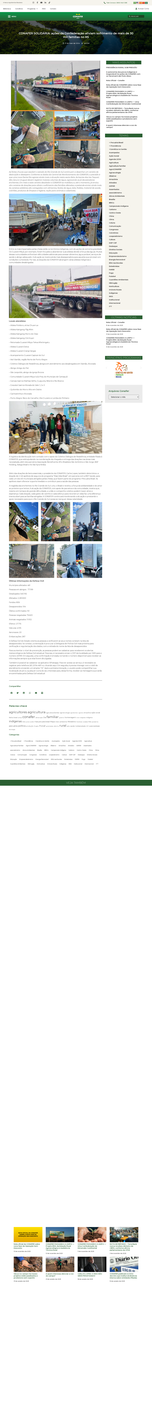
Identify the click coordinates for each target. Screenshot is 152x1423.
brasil (15, 717)
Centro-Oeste (81, 750)
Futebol (90, 759)
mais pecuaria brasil (42, 722)
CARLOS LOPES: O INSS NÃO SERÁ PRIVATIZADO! (90, 1275)
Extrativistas (68, 759)
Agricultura (88, 741)
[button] (11, 692)
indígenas (15, 721)
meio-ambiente (61, 722)
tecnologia (12, 729)
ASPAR (78, 745)
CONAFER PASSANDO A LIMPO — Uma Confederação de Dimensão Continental (123, 103)
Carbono (71, 750)
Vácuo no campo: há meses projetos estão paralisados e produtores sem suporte (121, 119)
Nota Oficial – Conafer (115, 80)
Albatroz (53, 745)
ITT (97, 764)
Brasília (39, 750)
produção (29, 726)
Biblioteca (7, 9)
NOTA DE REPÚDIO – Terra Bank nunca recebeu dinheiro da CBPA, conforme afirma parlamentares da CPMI (122, 110)
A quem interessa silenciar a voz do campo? (121, 126)
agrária (80, 713)
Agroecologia (43, 745)
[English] (137, 3)
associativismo (15, 750)
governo (61, 717)
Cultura (64, 755)
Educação (13, 759)
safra (68, 726)
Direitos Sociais (92, 755)
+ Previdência (28, 741)
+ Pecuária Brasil (15, 741)
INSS (44, 9)
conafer (28, 717)
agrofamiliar (74, 713)
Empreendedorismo (26, 759)
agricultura (37, 712)
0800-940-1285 (121, 3)
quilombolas (49, 726)
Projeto (36, 726)
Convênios (19, 9)
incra (77, 717)
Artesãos (71, 745)
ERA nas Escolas (56, 759)
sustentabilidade (94, 726)
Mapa (52, 722)
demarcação (39, 717)
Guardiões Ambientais (17, 764)
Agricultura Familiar (16, 745)
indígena (89, 717)
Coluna (12, 755)
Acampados (56, 741)
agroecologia (65, 713)
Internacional (89, 764)
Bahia (11, 717)
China (91, 750)
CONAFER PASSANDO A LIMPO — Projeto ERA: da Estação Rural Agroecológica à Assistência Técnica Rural (122, 94)
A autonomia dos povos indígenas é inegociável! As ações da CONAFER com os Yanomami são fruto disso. (123, 74)
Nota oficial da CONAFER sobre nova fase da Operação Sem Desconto (123, 86)
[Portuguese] (134, 3)
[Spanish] (140, 3)
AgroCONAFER (31, 745)
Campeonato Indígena (58, 750)
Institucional (78, 764)
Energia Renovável (42, 759)
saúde (72, 726)
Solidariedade (80, 726)
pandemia (95, 722)
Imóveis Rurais (52, 764)
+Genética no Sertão (42, 741)
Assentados (87, 745)
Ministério (72, 722)
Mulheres (79, 722)
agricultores (18, 712)
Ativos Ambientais (29, 750)
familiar (53, 717)
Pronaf (42, 726)
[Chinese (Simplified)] (143, 3)
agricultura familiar (52, 713)
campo (20, 717)
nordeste (85, 722)
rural (62, 725)
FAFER (77, 759)
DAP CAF (72, 755)
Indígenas (63, 764)
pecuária (13, 726)
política (22, 726)
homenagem (70, 717)
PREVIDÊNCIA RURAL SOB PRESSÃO (121, 67)
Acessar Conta (143, 9)
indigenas (83, 717)
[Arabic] (146, 3)
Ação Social (66, 741)
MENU (14, 16)
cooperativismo (54, 755)
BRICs (46, 750)
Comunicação (22, 755)
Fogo (83, 759)
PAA (89, 722)
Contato (53, 9)
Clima (97, 750)
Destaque (81, 755)
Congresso (33, 755)
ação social (95, 713)
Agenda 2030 (77, 741)
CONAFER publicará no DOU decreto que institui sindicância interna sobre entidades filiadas (123, 1276)
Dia (44, 717)
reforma (56, 726)
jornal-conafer (30, 722)
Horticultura (41, 764)
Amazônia (87, 713)
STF (87, 726)
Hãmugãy (31, 764)
